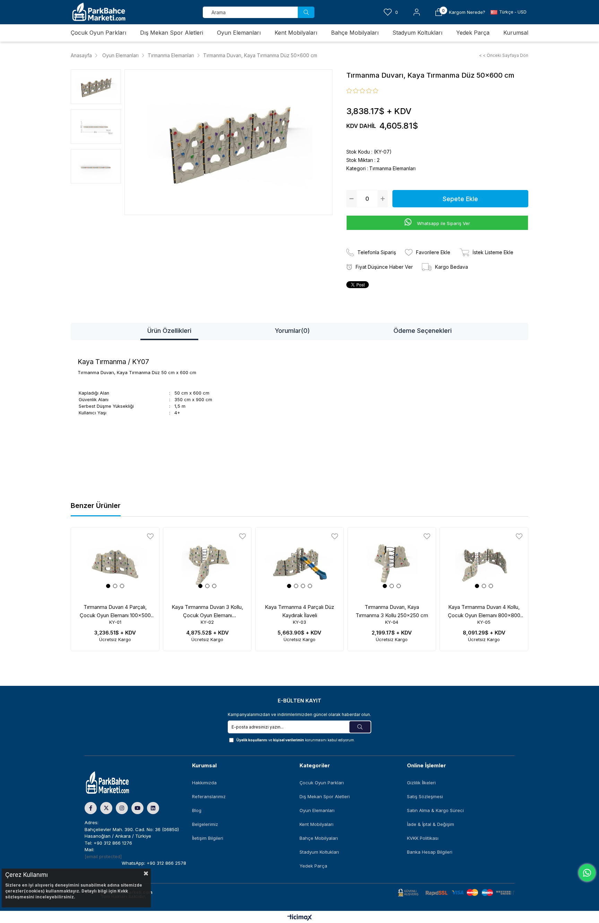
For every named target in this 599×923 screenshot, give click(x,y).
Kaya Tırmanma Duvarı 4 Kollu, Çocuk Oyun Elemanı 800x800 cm (484, 612)
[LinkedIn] (153, 808)
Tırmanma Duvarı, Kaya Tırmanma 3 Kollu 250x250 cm (392, 611)
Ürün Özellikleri (169, 330)
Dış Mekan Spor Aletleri (325, 796)
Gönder (360, 727)
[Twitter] (106, 808)
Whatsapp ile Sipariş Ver (443, 223)
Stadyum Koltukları (319, 852)
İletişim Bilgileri (207, 838)
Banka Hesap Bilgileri (429, 852)
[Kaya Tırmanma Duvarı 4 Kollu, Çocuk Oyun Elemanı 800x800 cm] (484, 562)
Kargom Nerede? (467, 12)
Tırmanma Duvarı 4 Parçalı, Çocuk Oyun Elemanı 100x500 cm (115, 612)
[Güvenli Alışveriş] (456, 893)
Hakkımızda (204, 782)
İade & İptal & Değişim (430, 824)
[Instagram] (122, 808)
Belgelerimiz (205, 824)
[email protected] (103, 856)
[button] (108, 586)
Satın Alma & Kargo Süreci (435, 810)
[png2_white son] (119, 783)
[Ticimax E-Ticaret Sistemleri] (299, 918)
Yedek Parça (313, 866)
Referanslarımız (209, 796)
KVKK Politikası (423, 838)
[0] (438, 12)
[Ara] (306, 12)
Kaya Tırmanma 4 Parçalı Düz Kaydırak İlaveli (299, 611)
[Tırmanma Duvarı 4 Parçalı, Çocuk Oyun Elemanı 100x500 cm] (115, 562)
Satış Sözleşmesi (425, 796)
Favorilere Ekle (150, 536)
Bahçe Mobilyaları (319, 838)
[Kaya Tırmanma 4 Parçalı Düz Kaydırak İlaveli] (299, 562)
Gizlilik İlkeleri (421, 782)
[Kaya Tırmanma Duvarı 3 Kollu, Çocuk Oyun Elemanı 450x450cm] (207, 562)
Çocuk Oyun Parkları (322, 782)
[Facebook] (91, 808)
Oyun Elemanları (317, 810)
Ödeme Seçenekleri (422, 330)
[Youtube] (137, 808)
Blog (196, 810)
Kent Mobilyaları (316, 824)
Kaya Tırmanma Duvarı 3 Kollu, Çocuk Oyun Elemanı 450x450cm (207, 612)
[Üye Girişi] (417, 12)
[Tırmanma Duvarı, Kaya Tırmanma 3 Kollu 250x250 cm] (392, 562)
